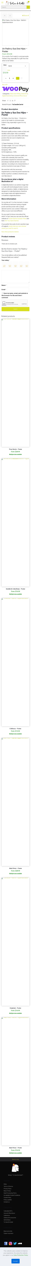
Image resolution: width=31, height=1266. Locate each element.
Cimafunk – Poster (15, 1008)
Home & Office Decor (20, 96)
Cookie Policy (7, 1197)
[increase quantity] (13, 78)
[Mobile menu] (2, 2)
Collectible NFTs (8, 1211)
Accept (15, 1261)
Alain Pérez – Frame (15, 868)
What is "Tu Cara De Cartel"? (15, 1175)
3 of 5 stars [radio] (15, 266)
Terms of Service (8, 1186)
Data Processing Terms (10, 1193)
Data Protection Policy (21, 1255)
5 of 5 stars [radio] (27, 266)
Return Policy (7, 1191)
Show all (26, 15)
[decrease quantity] (5, 78)
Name (4, 285)
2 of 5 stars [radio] (10, 266)
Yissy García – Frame (15, 449)
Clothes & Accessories (10, 1217)
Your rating (6, 260)
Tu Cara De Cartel (8, 1222)
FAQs (5, 1184)
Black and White (15, 94)
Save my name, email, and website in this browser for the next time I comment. (15, 295)
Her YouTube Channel (11, 221)
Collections (24, 94)
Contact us (7, 1202)
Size (4, 65)
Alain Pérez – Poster (15, 1148)
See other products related (10, 232)
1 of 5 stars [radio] (4, 266)
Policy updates (8, 1199)
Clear (8, 70)
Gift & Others (7, 1220)
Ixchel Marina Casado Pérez (17, 218)
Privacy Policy (7, 1188)
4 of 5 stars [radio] (21, 266)
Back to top (15, 1159)
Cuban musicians (8, 1233)
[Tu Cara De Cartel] (15, 3)
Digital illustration (7, 96)
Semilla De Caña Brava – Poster (15, 589)
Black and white (8, 1231)
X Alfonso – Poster (15, 728)
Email (4, 289)
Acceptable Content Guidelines (12, 1195)
